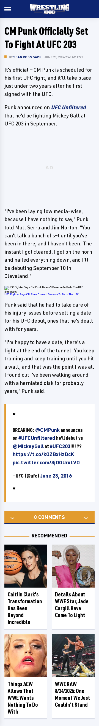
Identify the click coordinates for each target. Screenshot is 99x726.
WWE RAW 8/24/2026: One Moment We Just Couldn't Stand (72, 694)
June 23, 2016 (56, 475)
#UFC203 (60, 446)
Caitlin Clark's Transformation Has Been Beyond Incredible (25, 608)
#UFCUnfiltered (36, 438)
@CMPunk (47, 430)
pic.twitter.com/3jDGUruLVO (46, 462)
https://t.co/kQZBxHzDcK (43, 454)
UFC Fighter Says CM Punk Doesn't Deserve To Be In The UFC (41, 294)
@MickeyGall (28, 446)
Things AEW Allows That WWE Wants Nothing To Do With (23, 698)
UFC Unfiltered (68, 107)
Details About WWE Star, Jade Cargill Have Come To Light (72, 604)
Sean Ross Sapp (27, 57)
